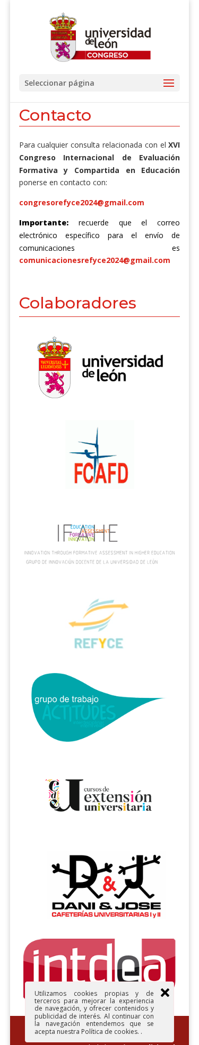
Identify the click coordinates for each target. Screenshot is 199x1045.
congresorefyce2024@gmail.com (81, 202)
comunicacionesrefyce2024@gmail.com (94, 260)
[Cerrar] (165, 992)
